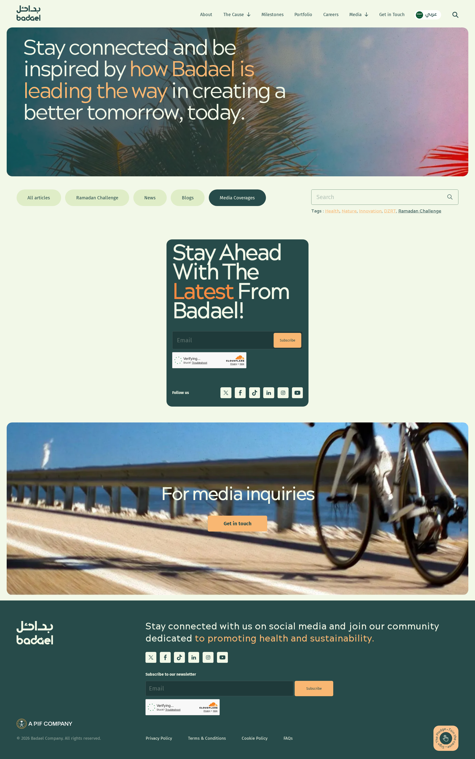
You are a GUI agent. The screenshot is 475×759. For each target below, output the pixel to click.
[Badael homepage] (29, 14)
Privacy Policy (159, 738)
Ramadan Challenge (97, 198)
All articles (38, 198)
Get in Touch (392, 14)
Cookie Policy (254, 738)
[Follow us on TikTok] (254, 392)
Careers (330, 14)
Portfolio (303, 14)
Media (355, 14)
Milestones (272, 14)
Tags (316, 211)
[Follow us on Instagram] (283, 392)
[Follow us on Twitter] (225, 392)
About (206, 14)
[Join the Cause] (445, 738)
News (150, 198)
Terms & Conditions (207, 738)
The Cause (233, 14)
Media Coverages (237, 198)
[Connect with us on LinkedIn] (268, 392)
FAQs (288, 738)
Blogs (188, 198)
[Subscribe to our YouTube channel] (297, 392)
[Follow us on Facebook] (240, 392)
